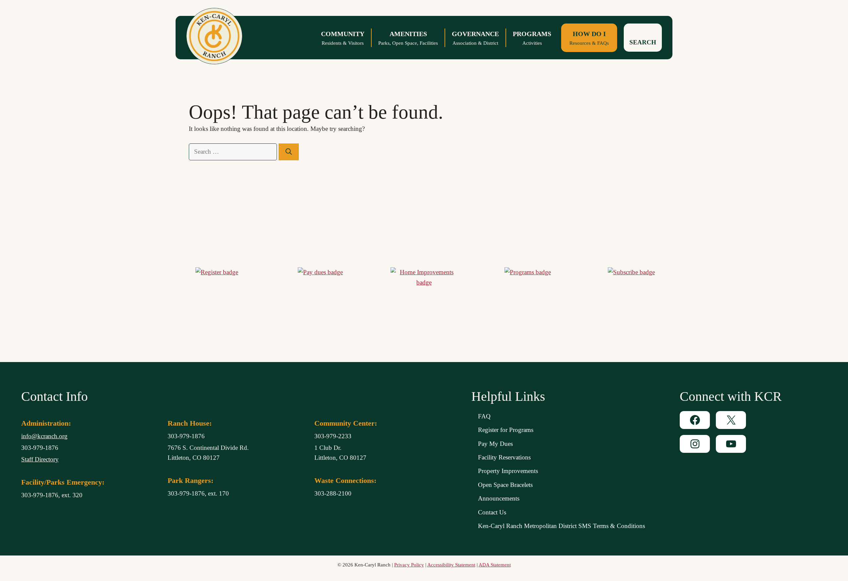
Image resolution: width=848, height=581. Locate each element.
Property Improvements (508, 470)
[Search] (289, 151)
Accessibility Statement (451, 564)
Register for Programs (505, 429)
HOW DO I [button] (589, 38)
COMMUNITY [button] (342, 38)
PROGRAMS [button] (532, 38)
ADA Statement (495, 564)
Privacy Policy (409, 564)
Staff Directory (40, 459)
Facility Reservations (504, 457)
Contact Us (492, 512)
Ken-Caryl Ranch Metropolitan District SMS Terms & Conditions (561, 525)
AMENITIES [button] (408, 38)
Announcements (498, 498)
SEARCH (642, 42)
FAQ (484, 416)
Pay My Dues (495, 443)
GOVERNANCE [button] (475, 38)
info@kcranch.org (44, 436)
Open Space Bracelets (505, 484)
